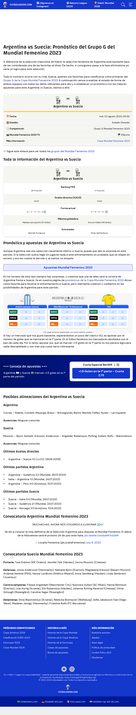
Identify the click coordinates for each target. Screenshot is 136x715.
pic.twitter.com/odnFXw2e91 (101, 535)
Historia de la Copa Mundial (62, 632)
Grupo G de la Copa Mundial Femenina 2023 (30, 80)
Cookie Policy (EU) (101, 652)
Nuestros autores (101, 632)
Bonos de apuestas (58, 652)
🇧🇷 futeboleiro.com (27, 701)
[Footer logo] (68, 689)
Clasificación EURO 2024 (16, 637)
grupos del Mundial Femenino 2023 (72, 151)
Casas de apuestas (58, 647)
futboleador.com (19, 4)
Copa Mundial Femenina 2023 (113, 140)
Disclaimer (97, 657)
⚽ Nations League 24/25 (76, 4)
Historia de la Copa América (63, 637)
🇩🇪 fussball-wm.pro (52, 701)
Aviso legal (97, 642)
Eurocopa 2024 (11, 642)
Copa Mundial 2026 (14, 647)
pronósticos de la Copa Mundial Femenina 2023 (94, 280)
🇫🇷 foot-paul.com (76, 701)
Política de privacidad (103, 647)
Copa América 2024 (14, 632)
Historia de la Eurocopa (60, 642)
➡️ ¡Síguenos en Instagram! (45, 4)
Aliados (96, 637)
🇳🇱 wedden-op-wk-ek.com (104, 701)
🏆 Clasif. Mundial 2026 (104, 4)
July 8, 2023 (93, 542)
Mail (64, 669)
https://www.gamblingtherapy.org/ (80, 677)
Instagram (72, 669)
